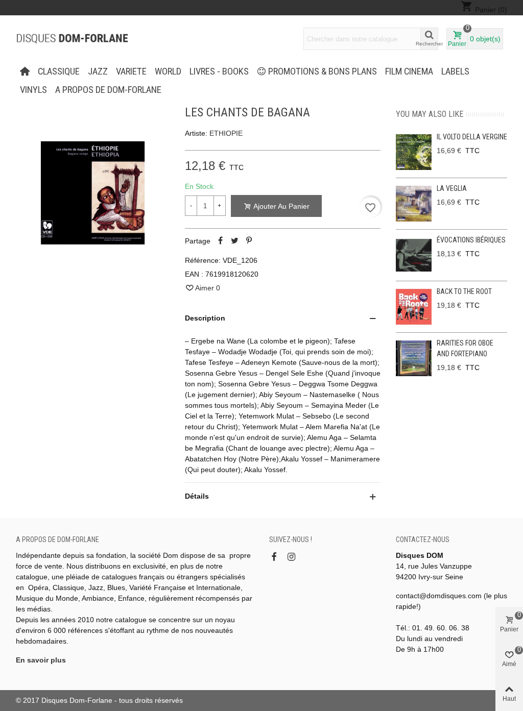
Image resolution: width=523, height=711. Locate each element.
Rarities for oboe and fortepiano (465, 348)
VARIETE (131, 71)
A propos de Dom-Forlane (108, 89)
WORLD (168, 71)
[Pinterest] (249, 241)
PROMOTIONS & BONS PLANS (322, 71)
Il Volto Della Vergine (472, 137)
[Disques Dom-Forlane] (72, 38)
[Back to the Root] (414, 306)
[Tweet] (235, 241)
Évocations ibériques (471, 240)
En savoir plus (41, 660)
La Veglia (452, 188)
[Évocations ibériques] (414, 255)
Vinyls (33, 89)
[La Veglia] (414, 203)
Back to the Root (464, 291)
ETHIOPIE (226, 133)
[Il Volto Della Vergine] (414, 152)
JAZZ (98, 71)
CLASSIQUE (59, 71)
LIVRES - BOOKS (219, 71)
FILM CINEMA (409, 71)
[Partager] (221, 241)
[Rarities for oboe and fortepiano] (414, 358)
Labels (455, 71)
